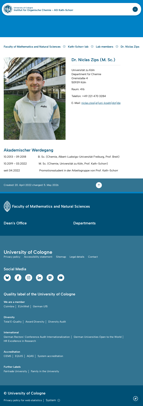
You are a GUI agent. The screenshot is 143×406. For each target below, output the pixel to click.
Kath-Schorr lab (78, 46)
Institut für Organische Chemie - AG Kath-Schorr (43, 10)
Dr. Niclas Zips (130, 46)
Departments (84, 223)
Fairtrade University (15, 371)
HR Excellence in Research (20, 341)
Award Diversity (35, 321)
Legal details (77, 256)
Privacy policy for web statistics (23, 400)
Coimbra (9, 306)
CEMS (7, 356)
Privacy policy (12, 256)
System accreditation (50, 356)
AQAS (30, 356)
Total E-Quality (13, 321)
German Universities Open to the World (97, 337)
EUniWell (23, 306)
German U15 (40, 306)
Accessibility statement (38, 256)
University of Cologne (31, 8)
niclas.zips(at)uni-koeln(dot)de (100, 103)
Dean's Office (15, 223)
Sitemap (61, 256)
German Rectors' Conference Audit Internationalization (37, 337)
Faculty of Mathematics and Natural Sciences (32, 46)
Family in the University (45, 371)
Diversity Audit (57, 321)
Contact (93, 256)
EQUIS (19, 356)
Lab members (105, 46)
